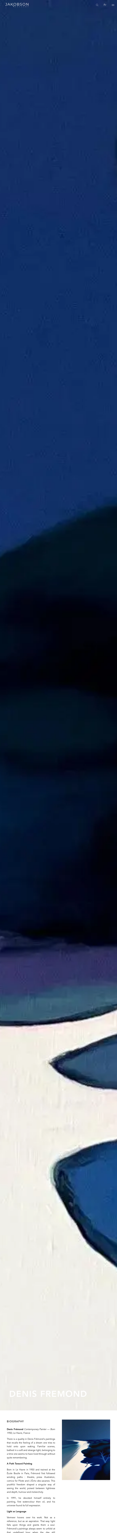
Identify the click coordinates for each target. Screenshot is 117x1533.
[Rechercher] (97, 5)
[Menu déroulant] (113, 5)
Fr (105, 5)
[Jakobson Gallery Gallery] (30, 5)
